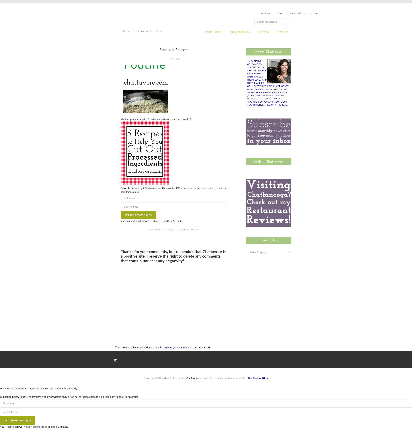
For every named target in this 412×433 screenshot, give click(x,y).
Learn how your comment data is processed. (185, 347)
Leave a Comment (189, 230)
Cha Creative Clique (258, 378)
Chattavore (153, 16)
